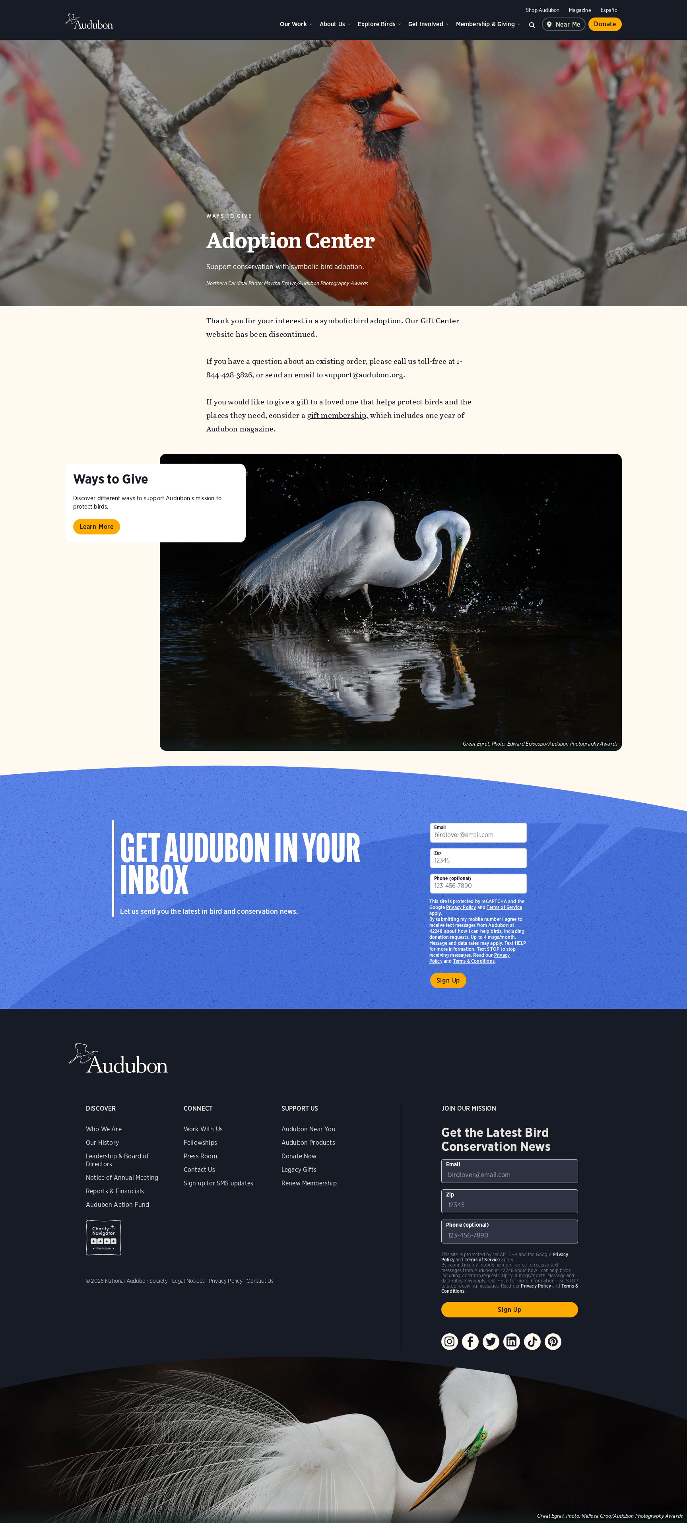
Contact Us (199, 1169)
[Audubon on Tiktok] (532, 1341)
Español (610, 10)
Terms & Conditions (474, 961)
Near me (568, 24)
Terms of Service (504, 907)
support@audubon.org (363, 375)
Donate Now (299, 1156)
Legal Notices (188, 1281)
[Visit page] (391, 602)
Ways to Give (229, 216)
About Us (332, 24)
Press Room (200, 1156)
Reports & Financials (115, 1191)
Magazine (580, 10)
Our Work (293, 24)
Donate (605, 24)
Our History (102, 1142)
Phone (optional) (453, 878)
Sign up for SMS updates (218, 1183)
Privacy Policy (461, 907)
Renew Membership (309, 1183)
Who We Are (104, 1129)
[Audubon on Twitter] (491, 1341)
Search (532, 24)
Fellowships (200, 1142)
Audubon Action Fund (117, 1204)
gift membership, (338, 415)
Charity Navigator (103, 1237)
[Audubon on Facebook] (470, 1341)
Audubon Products (308, 1142)
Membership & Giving (485, 24)
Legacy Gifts (298, 1169)
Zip (437, 853)
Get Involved (425, 24)
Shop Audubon (542, 10)
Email (440, 827)
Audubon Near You (308, 1129)
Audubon (89, 21)
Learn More (97, 526)
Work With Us (203, 1129)
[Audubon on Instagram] (449, 1341)
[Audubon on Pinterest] (553, 1341)
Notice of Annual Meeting (122, 1177)
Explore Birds (377, 24)
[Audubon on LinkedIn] (511, 1341)
